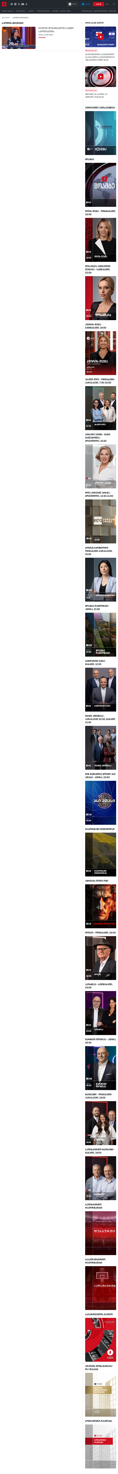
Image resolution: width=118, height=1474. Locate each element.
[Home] (4, 4)
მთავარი (6, 18)
